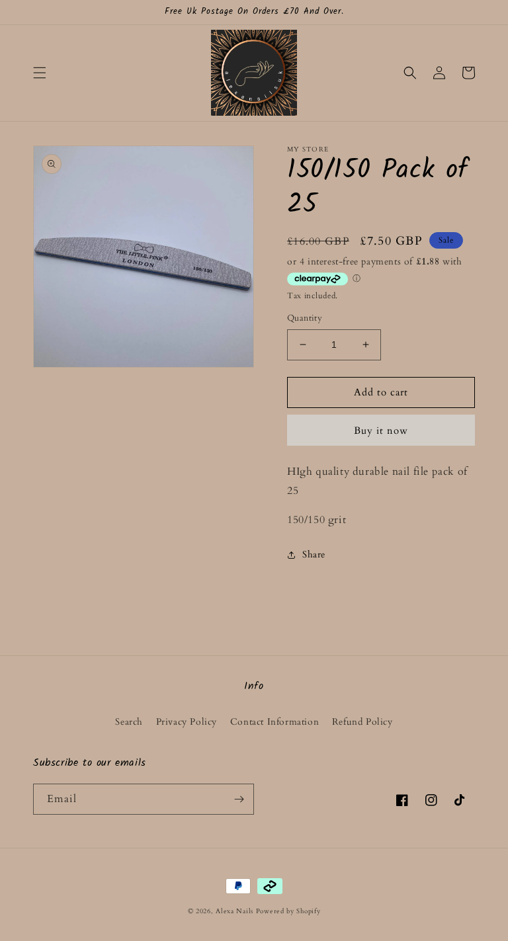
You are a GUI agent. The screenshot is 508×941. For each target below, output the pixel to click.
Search (129, 722)
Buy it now (381, 430)
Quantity (304, 318)
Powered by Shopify (288, 911)
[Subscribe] (238, 799)
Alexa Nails (234, 911)
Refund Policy (362, 722)
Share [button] (313, 554)
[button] (39, 72)
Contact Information (274, 722)
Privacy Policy (186, 722)
